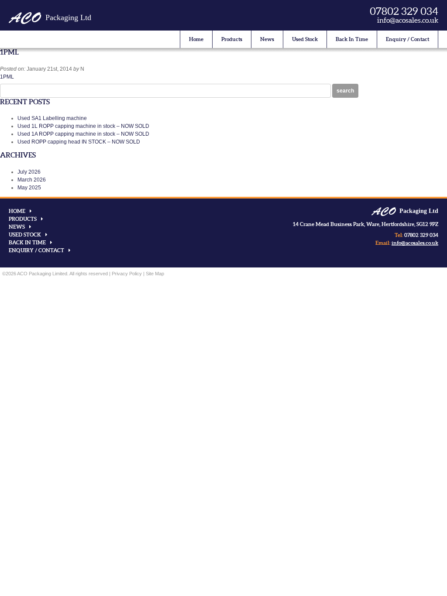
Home (196, 39)
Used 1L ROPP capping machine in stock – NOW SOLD (83, 126)
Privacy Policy (127, 273)
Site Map (155, 273)
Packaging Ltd (50, 17)
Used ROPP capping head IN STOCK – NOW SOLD (78, 142)
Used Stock (305, 39)
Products (231, 39)
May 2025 (29, 188)
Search (345, 91)
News (267, 39)
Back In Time (352, 39)
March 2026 (31, 180)
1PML (7, 77)
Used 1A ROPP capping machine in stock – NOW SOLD (83, 134)
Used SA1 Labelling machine (52, 118)
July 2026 (29, 172)
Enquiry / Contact (407, 39)
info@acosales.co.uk (407, 20)
